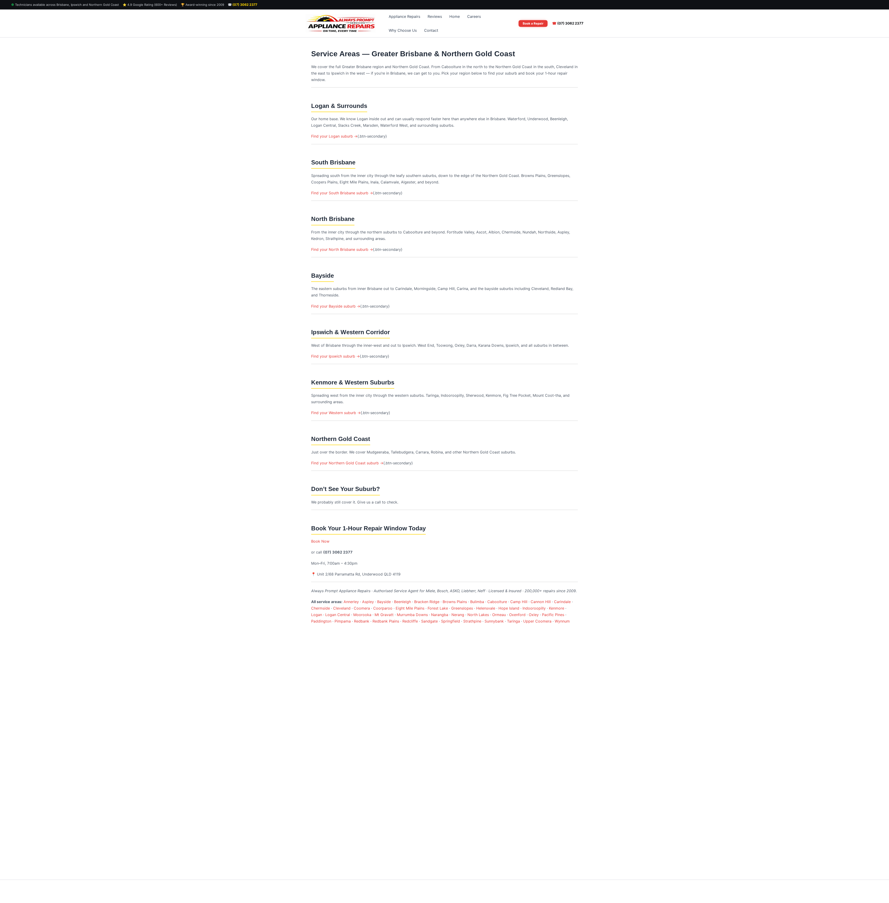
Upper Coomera (537, 621)
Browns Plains (455, 601)
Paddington (321, 621)
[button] (533, 23)
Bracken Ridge (426, 601)
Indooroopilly (534, 608)
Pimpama (343, 621)
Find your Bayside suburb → (335, 306)
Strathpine (472, 621)
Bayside (384, 601)
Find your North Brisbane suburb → (342, 249)
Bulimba (477, 601)
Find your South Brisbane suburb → (342, 193)
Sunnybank (494, 621)
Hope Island (508, 608)
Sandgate (429, 621)
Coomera (362, 608)
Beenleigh (402, 601)
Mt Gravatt (384, 614)
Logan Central (337, 614)
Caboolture (497, 601)
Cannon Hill (541, 601)
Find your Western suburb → (336, 412)
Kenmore (556, 608)
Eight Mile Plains (410, 608)
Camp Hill (518, 601)
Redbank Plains (386, 621)
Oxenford (517, 614)
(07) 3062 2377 (242, 4)
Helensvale (485, 608)
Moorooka (362, 614)
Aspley (368, 601)
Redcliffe (410, 621)
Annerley (351, 601)
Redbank (361, 621)
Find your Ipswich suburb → (335, 356)
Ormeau (499, 614)
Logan (316, 614)
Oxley (534, 614)
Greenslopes (462, 608)
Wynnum (562, 621)
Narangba (439, 614)
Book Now (320, 541)
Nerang (457, 614)
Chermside (320, 608)
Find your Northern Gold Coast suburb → (347, 463)
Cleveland (342, 608)
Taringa (513, 621)
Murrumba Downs (412, 614)
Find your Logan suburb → (334, 136)
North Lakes (478, 614)
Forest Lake (438, 608)
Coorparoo (382, 608)
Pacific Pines (553, 614)
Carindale (562, 601)
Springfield (450, 621)
